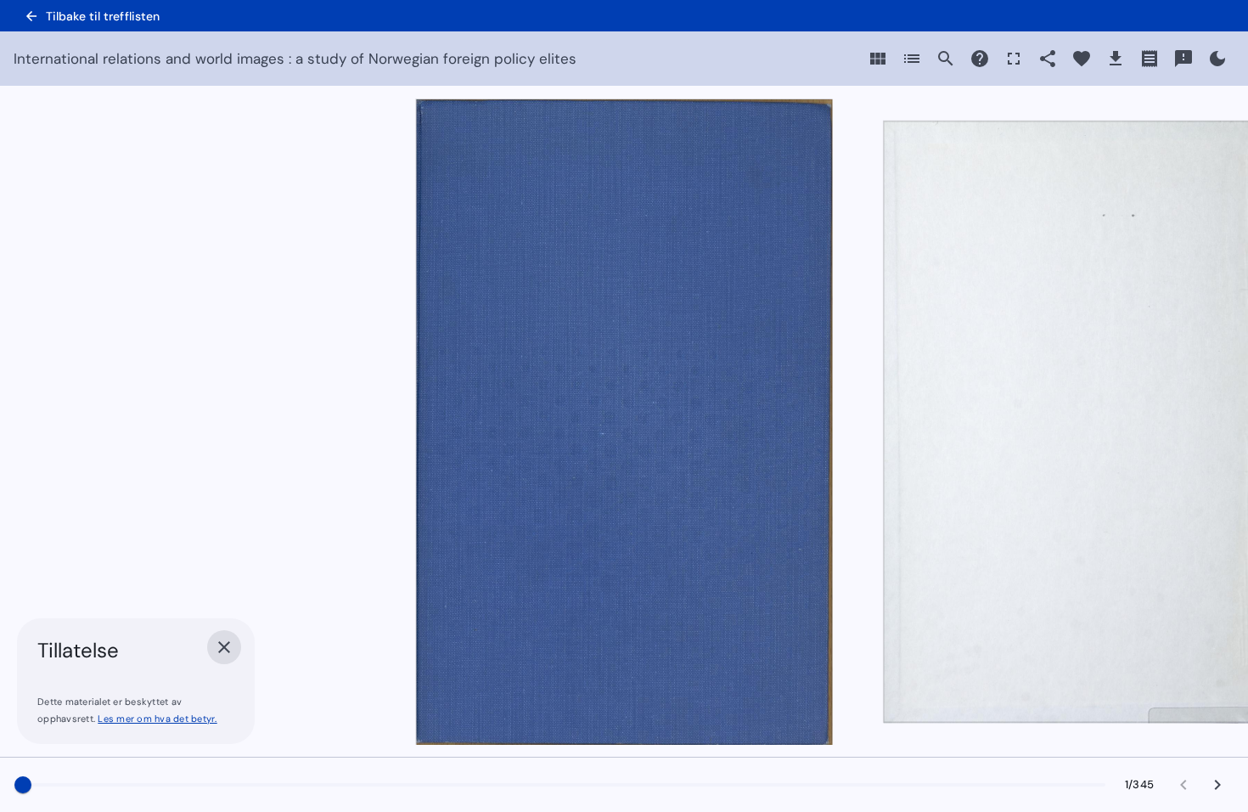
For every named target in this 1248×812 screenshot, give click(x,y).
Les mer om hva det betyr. (157, 719)
